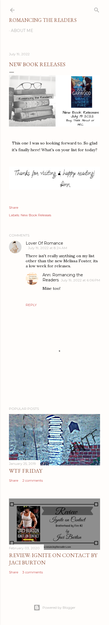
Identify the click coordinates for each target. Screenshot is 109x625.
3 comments (32, 572)
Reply (31, 305)
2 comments (32, 480)
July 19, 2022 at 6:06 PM (80, 280)
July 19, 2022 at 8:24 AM (47, 248)
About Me (22, 30)
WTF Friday (25, 470)
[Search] (96, 8)
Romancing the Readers (43, 20)
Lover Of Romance (44, 243)
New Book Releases (36, 215)
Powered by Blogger (58, 607)
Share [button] (13, 207)
